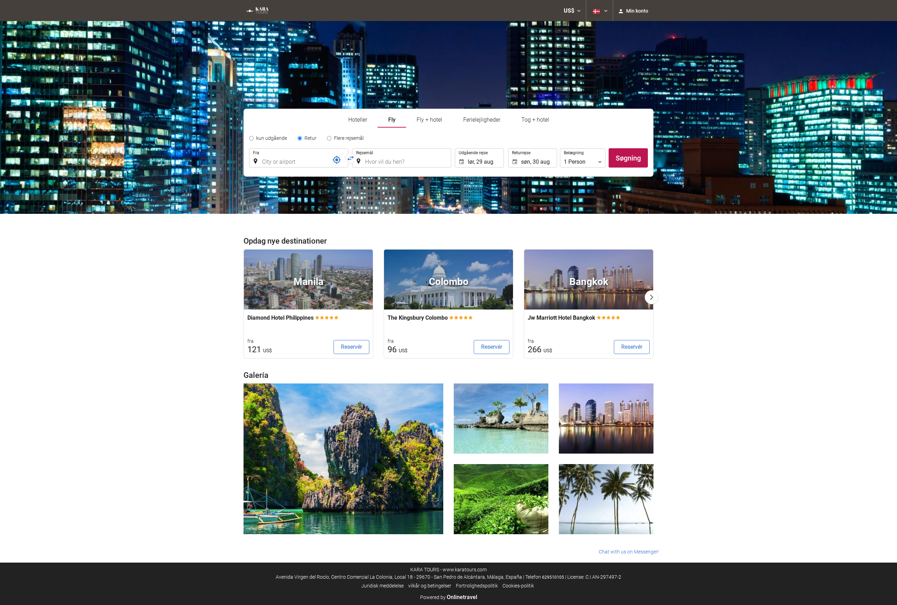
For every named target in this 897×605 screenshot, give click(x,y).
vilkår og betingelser (429, 586)
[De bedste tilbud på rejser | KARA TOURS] (257, 10)
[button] (572, 10)
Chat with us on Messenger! (629, 552)
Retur (310, 138)
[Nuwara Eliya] (501, 499)
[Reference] (336, 159)
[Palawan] (343, 458)
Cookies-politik (518, 586)
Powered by (448, 597)
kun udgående (271, 138)
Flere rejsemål (349, 138)
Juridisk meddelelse (382, 586)
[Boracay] (501, 418)
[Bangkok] (606, 418)
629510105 (553, 577)
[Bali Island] (606, 499)
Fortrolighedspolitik (477, 586)
